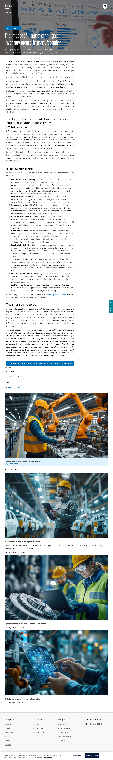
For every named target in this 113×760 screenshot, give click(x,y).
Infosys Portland (37, 728)
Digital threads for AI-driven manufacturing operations (25, 623)
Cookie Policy (63, 732)
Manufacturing (13, 28)
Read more (13, 463)
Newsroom (9, 732)
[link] (86, 724)
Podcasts (8, 740)
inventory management (56, 294)
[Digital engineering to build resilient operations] (56, 662)
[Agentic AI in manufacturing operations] (56, 425)
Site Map (61, 740)
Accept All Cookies (92, 755)
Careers (7, 728)
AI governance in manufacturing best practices (22, 541)
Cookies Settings (76, 755)
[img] (9, 6)
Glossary (8, 744)
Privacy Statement (65, 728)
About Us (8, 724)
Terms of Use (62, 724)
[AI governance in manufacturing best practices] (56, 505)
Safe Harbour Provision (66, 736)
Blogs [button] (7, 13)
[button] (100, 7)
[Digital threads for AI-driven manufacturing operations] (56, 587)
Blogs (7, 736)
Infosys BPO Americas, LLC (41, 732)
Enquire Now (111, 306)
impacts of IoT (18, 175)
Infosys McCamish (38, 724)
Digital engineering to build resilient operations (22, 699)
